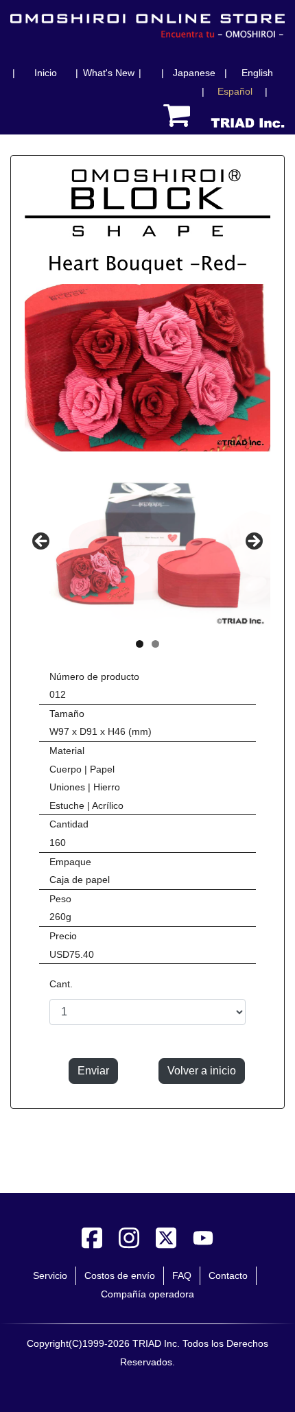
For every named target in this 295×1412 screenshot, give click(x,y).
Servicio (50, 1275)
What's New (108, 72)
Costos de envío (119, 1275)
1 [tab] (139, 644)
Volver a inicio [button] (201, 1070)
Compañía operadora (147, 1294)
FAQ (181, 1275)
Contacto (228, 1275)
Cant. (61, 983)
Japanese (194, 72)
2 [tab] (155, 644)
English (257, 72)
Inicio (45, 72)
